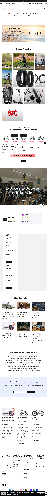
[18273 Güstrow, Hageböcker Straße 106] (23, 248)
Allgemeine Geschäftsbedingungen (17, 459)
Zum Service (5, 442)
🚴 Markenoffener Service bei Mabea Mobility (37, 315)
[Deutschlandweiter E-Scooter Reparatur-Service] (8, 412)
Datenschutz (15, 464)
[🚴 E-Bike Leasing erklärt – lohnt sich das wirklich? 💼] (23, 305)
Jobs (3, 471)
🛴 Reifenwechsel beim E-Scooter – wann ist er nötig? (7, 335)
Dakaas (46, 490)
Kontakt (4, 460)
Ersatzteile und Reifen (12, 15)
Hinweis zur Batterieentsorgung (17, 469)
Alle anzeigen (42, 298)
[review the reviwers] (40, 214)
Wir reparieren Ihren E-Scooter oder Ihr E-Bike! (6, 478)
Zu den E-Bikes (35, 440)
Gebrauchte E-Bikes (26, 13)
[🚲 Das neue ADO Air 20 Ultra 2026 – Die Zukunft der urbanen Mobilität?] (8, 305)
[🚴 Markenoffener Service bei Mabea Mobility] (38, 306)
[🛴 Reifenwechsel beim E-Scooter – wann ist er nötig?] (8, 326)
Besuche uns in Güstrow (5, 474)
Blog (3, 469)
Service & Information (27, 17)
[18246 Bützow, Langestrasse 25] (23, 277)
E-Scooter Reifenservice (34, 15)
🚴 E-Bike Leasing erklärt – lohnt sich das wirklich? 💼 (23, 314)
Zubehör (23, 15)
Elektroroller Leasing (6, 467)
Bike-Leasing (5, 465)
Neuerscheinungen (18, 130)
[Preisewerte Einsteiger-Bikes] (38, 412)
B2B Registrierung (6, 458)
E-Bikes (16, 13)
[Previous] (41, 205)
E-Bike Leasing (16, 17)
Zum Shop (23, 200)
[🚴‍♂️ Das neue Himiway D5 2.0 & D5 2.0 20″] (23, 326)
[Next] (45, 143)
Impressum (15, 462)
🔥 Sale (9, 13)
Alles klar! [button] (41, 493)
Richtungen (9, 261)
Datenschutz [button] (15, 494)
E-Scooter (36, 13)
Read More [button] (24, 222)
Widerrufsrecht (16, 466)
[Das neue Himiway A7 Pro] (23, 412)
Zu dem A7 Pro (21, 443)
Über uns (4, 463)
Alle (23, 160)
